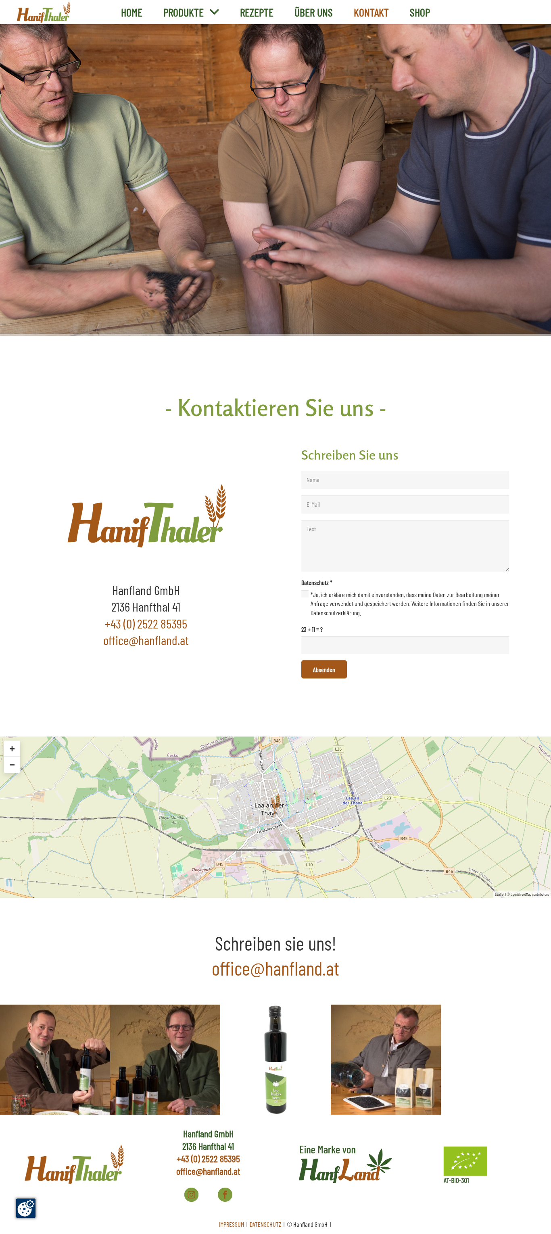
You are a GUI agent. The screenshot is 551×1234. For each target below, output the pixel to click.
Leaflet (500, 894)
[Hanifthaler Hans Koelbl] (165, 1060)
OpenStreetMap (521, 894)
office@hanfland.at (208, 1171)
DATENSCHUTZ (266, 1224)
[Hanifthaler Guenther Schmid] (386, 1060)
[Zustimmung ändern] (25, 1208)
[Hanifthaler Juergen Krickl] (55, 1060)
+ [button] (12, 748)
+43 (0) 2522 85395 (146, 623)
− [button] (12, 764)
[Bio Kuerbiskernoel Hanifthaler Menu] (275, 1060)
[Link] (43, 12)
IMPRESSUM (232, 1224)
